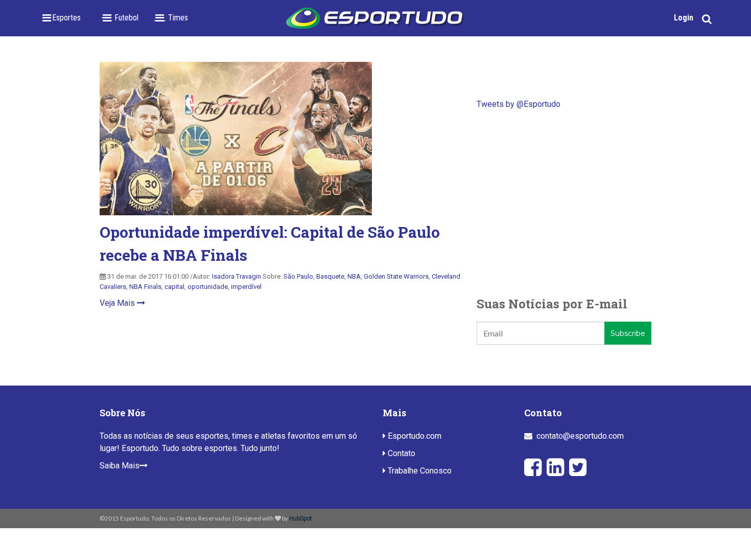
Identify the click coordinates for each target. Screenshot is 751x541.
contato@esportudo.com (580, 436)
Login (683, 17)
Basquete (330, 276)
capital (174, 286)
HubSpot (300, 518)
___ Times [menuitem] (171, 17)
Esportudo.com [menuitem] (413, 436)
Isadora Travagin (236, 276)
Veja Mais (118, 303)
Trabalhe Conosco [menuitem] (419, 471)
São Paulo (298, 276)
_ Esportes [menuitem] (63, 17)
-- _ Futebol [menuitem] (119, 17)
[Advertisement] (564, 202)
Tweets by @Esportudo (518, 104)
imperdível (246, 286)
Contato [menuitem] (400, 453)
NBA (354, 276)
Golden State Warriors (396, 276)
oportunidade (207, 286)
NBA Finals (145, 286)
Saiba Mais (119, 465)
